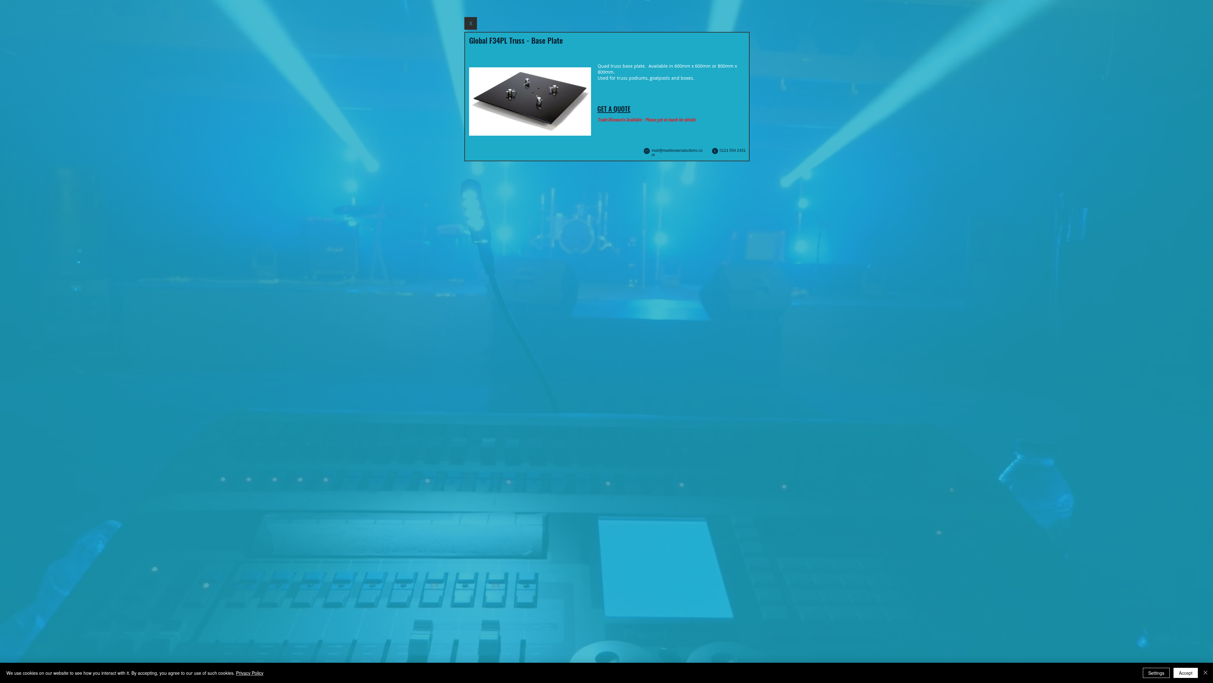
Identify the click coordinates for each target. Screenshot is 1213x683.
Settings (1156, 673)
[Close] (1205, 673)
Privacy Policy (249, 673)
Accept (1185, 673)
